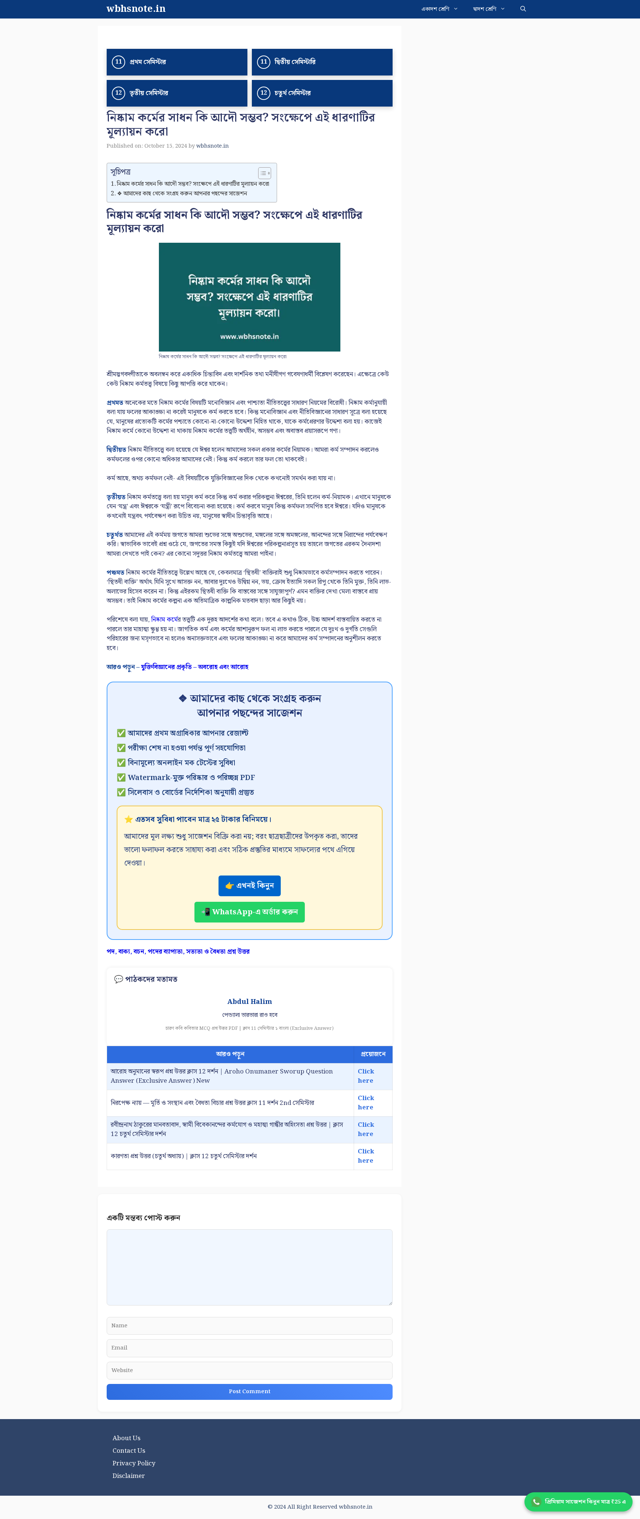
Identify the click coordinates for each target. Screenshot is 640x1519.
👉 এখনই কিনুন (249, 886)
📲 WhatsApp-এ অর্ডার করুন (249, 912)
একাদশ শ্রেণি (435, 9)
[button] (523, 9)
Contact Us (129, 1451)
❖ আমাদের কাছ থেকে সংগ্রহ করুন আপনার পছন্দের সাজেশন (182, 193)
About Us (126, 1438)
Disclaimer (129, 1476)
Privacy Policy (134, 1463)
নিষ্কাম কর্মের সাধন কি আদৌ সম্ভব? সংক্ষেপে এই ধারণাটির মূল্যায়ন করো (193, 184)
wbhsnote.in (136, 9)
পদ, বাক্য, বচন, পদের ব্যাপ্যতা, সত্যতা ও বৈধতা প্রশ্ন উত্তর (178, 952)
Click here (366, 1076)
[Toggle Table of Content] (261, 173)
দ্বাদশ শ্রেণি (484, 9)
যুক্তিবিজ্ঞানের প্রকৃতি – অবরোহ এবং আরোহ (194, 667)
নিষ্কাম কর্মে (164, 620)
